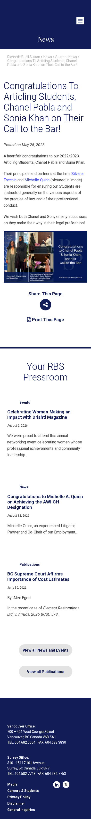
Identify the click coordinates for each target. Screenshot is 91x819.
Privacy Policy (18, 797)
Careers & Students (23, 791)
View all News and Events (46, 650)
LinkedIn (56, 784)
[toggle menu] (80, 20)
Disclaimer (16, 803)
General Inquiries (21, 810)
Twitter (66, 784)
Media (12, 784)
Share (45, 304)
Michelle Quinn (37, 180)
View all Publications (45, 671)
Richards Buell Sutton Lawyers (45, 14)
